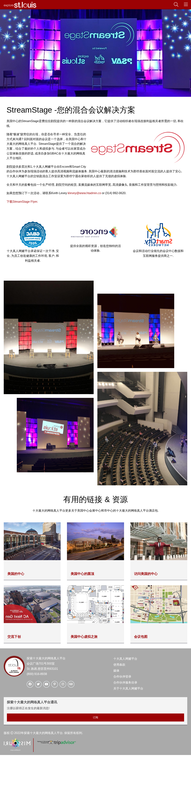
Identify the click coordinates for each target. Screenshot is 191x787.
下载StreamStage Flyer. (22, 201)
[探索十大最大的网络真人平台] (20, 6)
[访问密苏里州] (17, 749)
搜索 (179, 4)
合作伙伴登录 (122, 676)
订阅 (95, 717)
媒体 (116, 670)
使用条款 (119, 664)
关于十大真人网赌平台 (128, 688)
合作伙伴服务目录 (125, 682)
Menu (189, 4)
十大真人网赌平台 (125, 658)
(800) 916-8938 (37, 674)
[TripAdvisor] (56, 744)
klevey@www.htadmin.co (84, 193)
